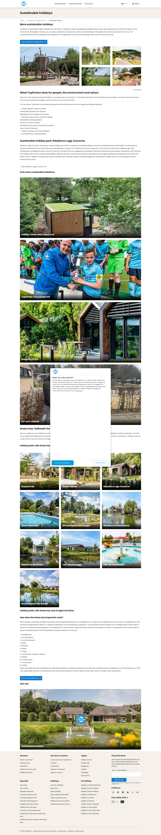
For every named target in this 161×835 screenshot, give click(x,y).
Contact (53, 763)
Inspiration (24, 766)
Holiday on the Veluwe (89, 807)
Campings (84, 772)
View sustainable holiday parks (32, 42)
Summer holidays (56, 785)
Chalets (84, 769)
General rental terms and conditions (45, 831)
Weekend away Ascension (60, 801)
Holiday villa (85, 763)
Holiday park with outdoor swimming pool (33, 820)
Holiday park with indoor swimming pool (32, 814)
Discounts (89, 4)
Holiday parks (60, 4)
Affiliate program (26, 772)
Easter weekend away (58, 798)
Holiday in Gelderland (88, 795)
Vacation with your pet (28, 795)
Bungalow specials (26, 791)
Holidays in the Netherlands (36, 20)
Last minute (24, 788)
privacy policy (129, 782)
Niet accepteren (100, 463)
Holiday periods (75, 4)
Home (22, 20)
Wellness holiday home (28, 798)
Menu (137, 4)
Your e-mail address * (119, 770)
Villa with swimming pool (29, 801)
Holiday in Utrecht (87, 798)
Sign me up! (119, 780)
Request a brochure (57, 769)
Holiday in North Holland (89, 788)
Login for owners (56, 772)
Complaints (54, 766)
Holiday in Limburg (87, 801)
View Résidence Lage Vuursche (32, 167)
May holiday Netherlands (59, 795)
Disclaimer (70, 831)
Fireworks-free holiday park (30, 810)
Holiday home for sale (28, 769)
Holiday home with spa (28, 807)
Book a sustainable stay (29, 678)
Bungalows (85, 766)
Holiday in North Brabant (90, 804)
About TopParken (26, 760)
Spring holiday (55, 791)
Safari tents (85, 776)
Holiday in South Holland (89, 791)
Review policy (79, 831)
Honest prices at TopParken (60, 760)
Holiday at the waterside (90, 813)
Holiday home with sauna (29, 804)
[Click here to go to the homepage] (23, 3)
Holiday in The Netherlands (90, 785)
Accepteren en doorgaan (62, 463)
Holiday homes (86, 760)
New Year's (54, 788)
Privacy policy (62, 831)
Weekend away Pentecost (60, 804)
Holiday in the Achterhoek (90, 810)
